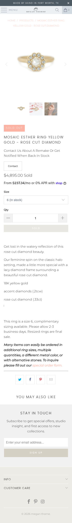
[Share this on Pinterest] (40, 379)
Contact (13, 166)
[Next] (65, 64)
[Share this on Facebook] (30, 379)
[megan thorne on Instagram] (43, 502)
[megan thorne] (36, 10)
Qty (6, 209)
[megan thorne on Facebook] (29, 502)
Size (6, 191)
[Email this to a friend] (51, 379)
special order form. (47, 365)
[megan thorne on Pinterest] (36, 502)
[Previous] (7, 64)
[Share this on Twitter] (19, 379)
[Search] (57, 10)
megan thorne (40, 513)
